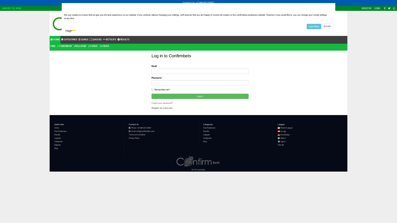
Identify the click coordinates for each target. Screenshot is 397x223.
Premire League (286, 128)
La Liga (283, 131)
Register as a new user (162, 108)
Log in (200, 96)
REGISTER (366, 8)
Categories (70, 39)
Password (156, 78)
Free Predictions (60, 131)
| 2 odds (93, 46)
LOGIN (377, 8)
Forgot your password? (162, 103)
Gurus (84, 39)
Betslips (110, 39)
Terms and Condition (137, 135)
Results (124, 39)
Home (56, 39)
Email (154, 66)
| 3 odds (104, 46)
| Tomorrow (65, 46)
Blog (56, 148)
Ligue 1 (283, 141)
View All (281, 145)
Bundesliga (284, 135)
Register (57, 145)
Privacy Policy (134, 138)
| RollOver (80, 46)
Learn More (314, 26)
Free (52, 46)
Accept (327, 26)
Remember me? (162, 89)
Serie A (283, 138)
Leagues (96, 39)
